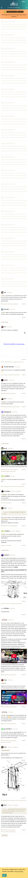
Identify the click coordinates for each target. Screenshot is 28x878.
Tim (3, 295)
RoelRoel (5, 494)
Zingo (4, 715)
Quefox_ (4, 402)
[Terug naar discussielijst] (1, 7)
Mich (4, 415)
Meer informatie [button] (19, 871)
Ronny (4, 683)
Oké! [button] (4, 875)
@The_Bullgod (4, 519)
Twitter (16, 567)
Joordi (4, 479)
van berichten (14, 7)
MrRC (4, 534)
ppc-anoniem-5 (6, 750)
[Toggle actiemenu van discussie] (26, 7)
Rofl (3, 312)
